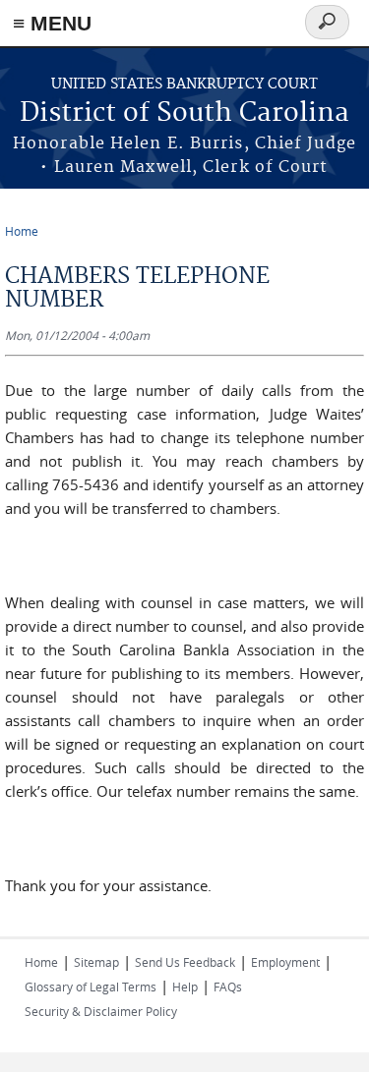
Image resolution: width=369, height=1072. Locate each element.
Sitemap (96, 962)
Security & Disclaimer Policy (101, 1011)
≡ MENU (52, 23)
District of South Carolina (184, 113)
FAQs (228, 986)
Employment (285, 962)
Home (21, 231)
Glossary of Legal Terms (90, 986)
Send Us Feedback (185, 962)
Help (185, 986)
